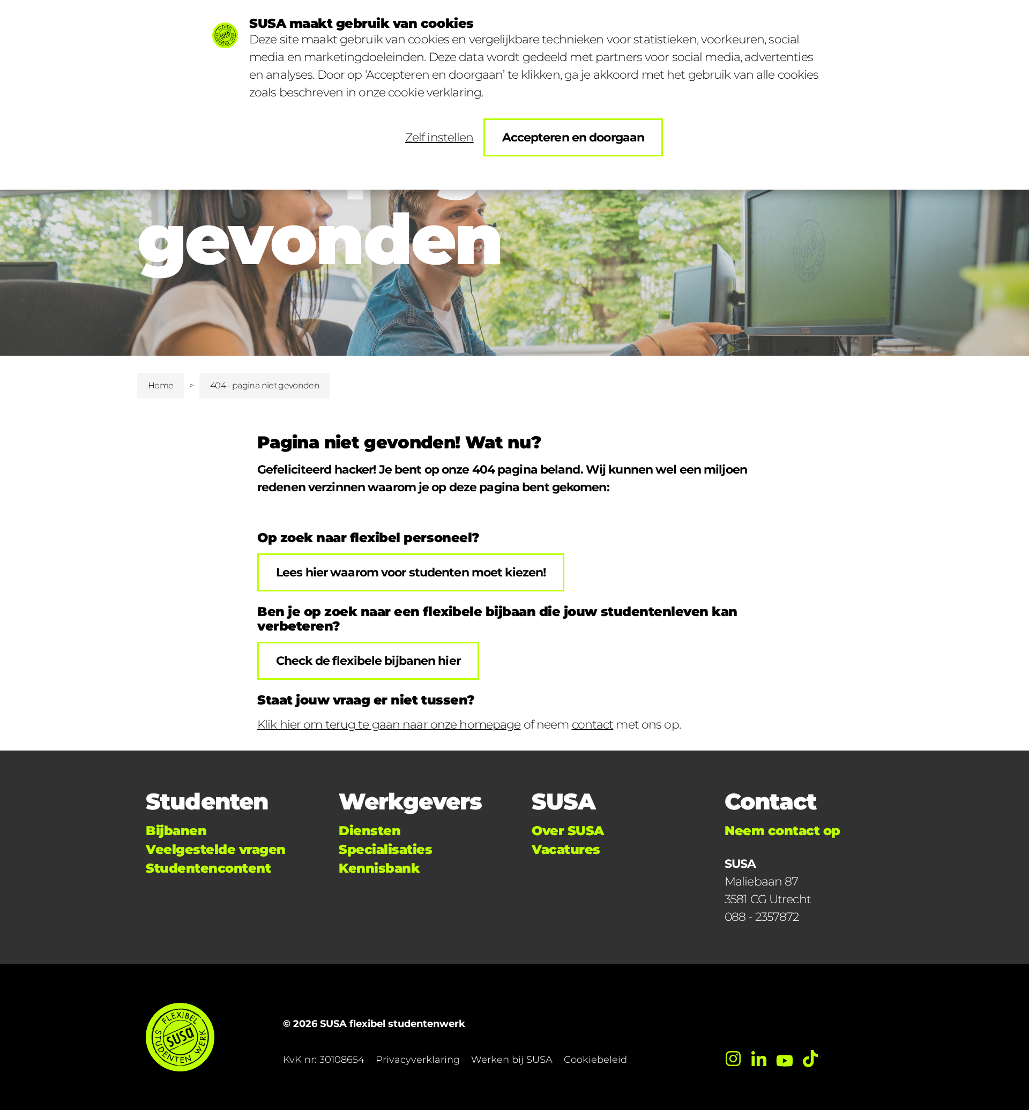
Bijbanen (176, 830)
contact (593, 724)
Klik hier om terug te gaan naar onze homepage (388, 724)
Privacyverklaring (418, 1060)
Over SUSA (568, 830)
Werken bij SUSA (512, 1060)
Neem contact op (782, 830)
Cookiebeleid (595, 1060)
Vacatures (566, 849)
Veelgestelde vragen (216, 849)
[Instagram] (733, 1058)
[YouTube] (784, 1058)
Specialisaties (385, 849)
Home (160, 385)
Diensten (369, 830)
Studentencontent (208, 868)
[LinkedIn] (758, 1058)
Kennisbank (379, 868)
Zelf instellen (439, 137)
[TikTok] (810, 1058)
